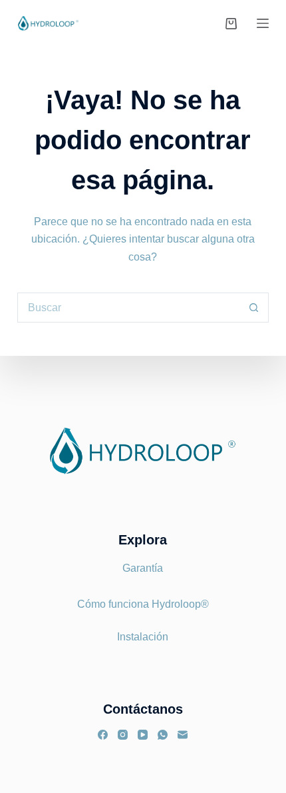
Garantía (142, 568)
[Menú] (263, 23)
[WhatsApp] (163, 735)
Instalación (142, 636)
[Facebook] (103, 735)
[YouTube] (143, 735)
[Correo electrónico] (183, 735)
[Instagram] (123, 735)
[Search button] (254, 308)
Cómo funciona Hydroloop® (143, 604)
